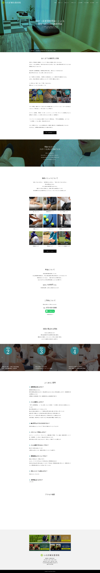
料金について (67, 2)
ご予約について (73, 2)
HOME (55, 2)
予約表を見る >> (50, 314)
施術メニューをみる (50, 251)
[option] (50, 26)
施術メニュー (60, 2)
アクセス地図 (86, 2)
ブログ (97, 2)
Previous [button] (2, 357)
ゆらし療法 (92, 2)
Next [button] (97, 357)
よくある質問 (80, 2)
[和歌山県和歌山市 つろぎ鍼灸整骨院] (11, 2)
